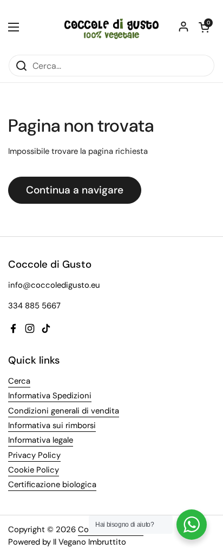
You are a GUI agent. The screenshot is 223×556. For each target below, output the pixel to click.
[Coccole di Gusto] (111, 27)
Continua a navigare (74, 190)
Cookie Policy (33, 469)
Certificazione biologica (52, 484)
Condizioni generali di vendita (63, 410)
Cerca (19, 381)
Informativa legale (40, 440)
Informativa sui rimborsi (52, 425)
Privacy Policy (34, 455)
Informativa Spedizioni (49, 395)
